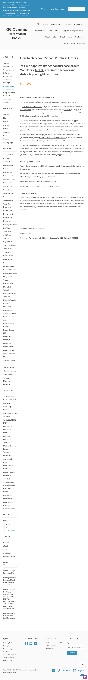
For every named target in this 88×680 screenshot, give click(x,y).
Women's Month (9, 509)
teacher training (9, 556)
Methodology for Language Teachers (9, 449)
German (6, 125)
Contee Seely (8, 200)
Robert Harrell (8, 350)
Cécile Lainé (7, 190)
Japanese (6, 132)
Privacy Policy (7, 646)
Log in (52, 9)
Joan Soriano (8, 249)
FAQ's (5, 521)
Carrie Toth (7, 186)
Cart (44, 9)
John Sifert (7, 252)
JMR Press (7, 235)
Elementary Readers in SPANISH (7, 439)
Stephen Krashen (9, 360)
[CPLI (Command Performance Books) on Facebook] (26, 643)
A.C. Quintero (8, 155)
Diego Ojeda (8, 210)
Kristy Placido (8, 266)
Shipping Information (10, 654)
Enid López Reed (9, 214)
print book (7, 553)
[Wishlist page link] (38, 24)
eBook (5, 546)
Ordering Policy (8, 643)
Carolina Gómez (9, 179)
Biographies (7, 495)
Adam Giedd (7, 162)
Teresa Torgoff (8, 364)
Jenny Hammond (9, 245)
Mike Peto (7, 307)
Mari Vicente (8, 283)
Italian (5, 128)
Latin (5, 135)
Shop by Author (51, 37)
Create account (60, 9)
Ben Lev (6, 169)
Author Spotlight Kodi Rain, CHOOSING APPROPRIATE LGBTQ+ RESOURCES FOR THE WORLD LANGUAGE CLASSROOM (10, 599)
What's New (10, 525)
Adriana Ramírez (9, 165)
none (5, 549)
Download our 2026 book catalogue (8, 79)
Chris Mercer (8, 193)
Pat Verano (7, 343)
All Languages (8, 143)
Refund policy (7, 660)
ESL (4, 118)
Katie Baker (7, 259)
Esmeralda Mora (9, 217)
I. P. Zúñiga (7, 228)
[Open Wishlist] (85, 677)
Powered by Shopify (9, 672)
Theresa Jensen (8, 367)
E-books (6, 542)
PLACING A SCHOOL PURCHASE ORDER (67, 24)
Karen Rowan (8, 256)
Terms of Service (8, 657)
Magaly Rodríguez (10, 273)
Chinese (6, 114)
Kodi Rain (6, 263)
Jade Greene (7, 231)
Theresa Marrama (10, 371)
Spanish (6, 139)
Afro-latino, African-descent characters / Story (9, 482)
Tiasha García (8, 374)
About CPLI (53, 30)
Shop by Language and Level (73, 30)
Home (45, 24)
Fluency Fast (7, 384)
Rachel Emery (8, 347)
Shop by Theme (66, 37)
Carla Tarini (7, 183)
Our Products (39, 30)
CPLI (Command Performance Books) (17, 34)
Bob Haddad (8, 176)
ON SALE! (7, 403)
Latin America (8, 499)
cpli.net (72, 102)
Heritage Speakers (10, 224)
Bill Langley (7, 172)
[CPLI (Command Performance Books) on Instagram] (30, 643)
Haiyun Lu (7, 221)
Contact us (79, 37)
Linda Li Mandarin (9, 270)
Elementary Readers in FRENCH (7, 429)
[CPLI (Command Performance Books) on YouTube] (35, 643)
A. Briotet (6, 158)
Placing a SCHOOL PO (10, 529)
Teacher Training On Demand (74, 43)
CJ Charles (7, 197)
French (5, 121)
